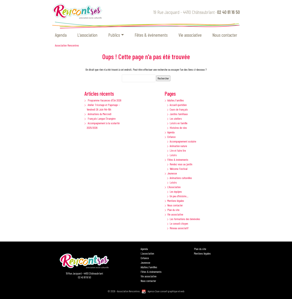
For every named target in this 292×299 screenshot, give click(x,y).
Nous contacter (224, 35)
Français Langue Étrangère (102, 118)
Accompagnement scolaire (183, 141)
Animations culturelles (181, 178)
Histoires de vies (178, 127)
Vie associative (190, 35)
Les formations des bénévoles (185, 219)
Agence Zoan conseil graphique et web (166, 291)
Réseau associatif (179, 228)
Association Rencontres (67, 45)
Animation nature (178, 146)
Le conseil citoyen (179, 223)
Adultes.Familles (175, 100)
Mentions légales (175, 200)
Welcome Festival (178, 169)
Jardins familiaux (179, 114)
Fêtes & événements (151, 35)
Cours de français (179, 109)
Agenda (61, 35)
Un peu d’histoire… (179, 196)
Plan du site (173, 210)
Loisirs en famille (178, 123)
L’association (87, 35)
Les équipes (176, 191)
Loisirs (173, 155)
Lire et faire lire (178, 150)
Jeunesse (172, 173)
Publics (114, 35)
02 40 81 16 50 (228, 12)
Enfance (171, 137)
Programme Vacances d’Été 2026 (104, 100)
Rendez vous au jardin (181, 164)
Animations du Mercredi (99, 114)
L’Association (174, 187)
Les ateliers (176, 118)
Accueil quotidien (178, 105)
